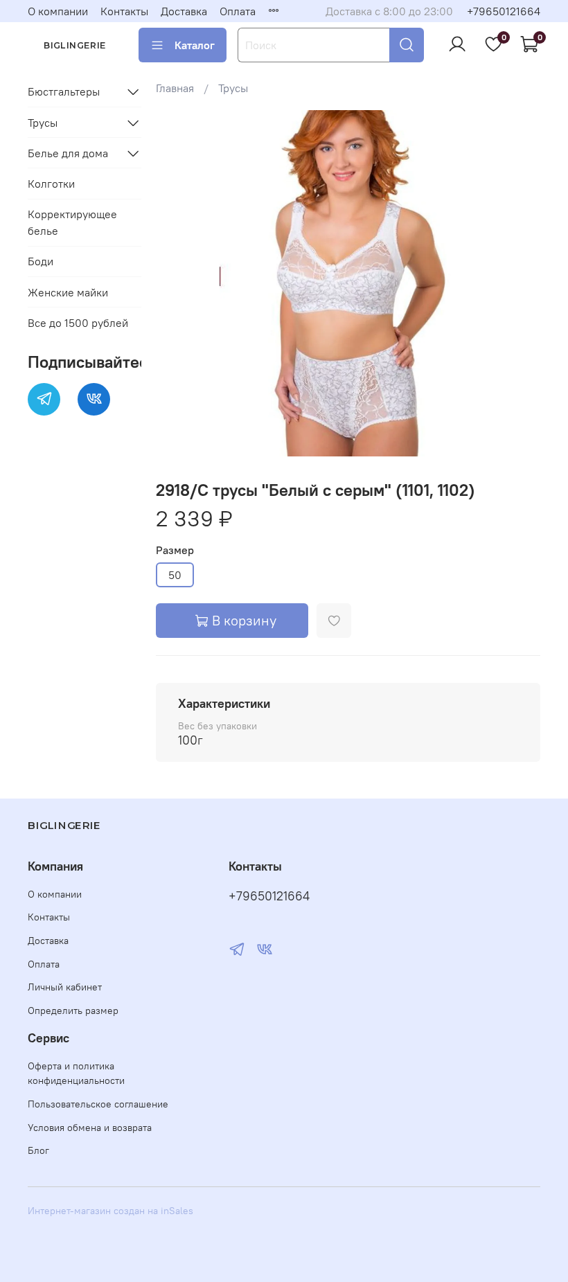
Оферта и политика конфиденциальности (76, 1073)
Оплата (238, 11)
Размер (175, 550)
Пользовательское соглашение (98, 1104)
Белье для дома (68, 153)
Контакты (124, 11)
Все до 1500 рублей (78, 323)
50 (174, 575)
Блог (38, 1150)
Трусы (233, 88)
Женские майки (68, 292)
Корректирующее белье (72, 222)
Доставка (184, 11)
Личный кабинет (65, 987)
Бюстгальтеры (64, 91)
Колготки (51, 183)
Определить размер (73, 1010)
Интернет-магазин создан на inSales (110, 1210)
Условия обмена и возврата (90, 1127)
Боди (40, 261)
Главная (175, 88)
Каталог (195, 45)
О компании (58, 11)
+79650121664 (503, 11)
